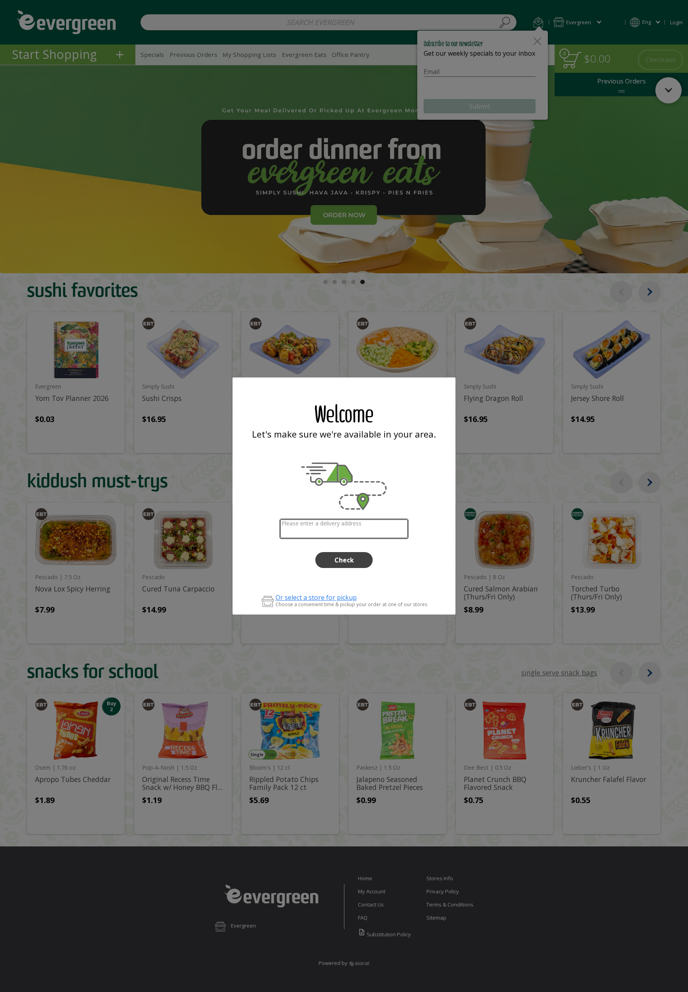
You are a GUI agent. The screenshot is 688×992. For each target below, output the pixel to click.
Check (344, 560)
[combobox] (344, 529)
